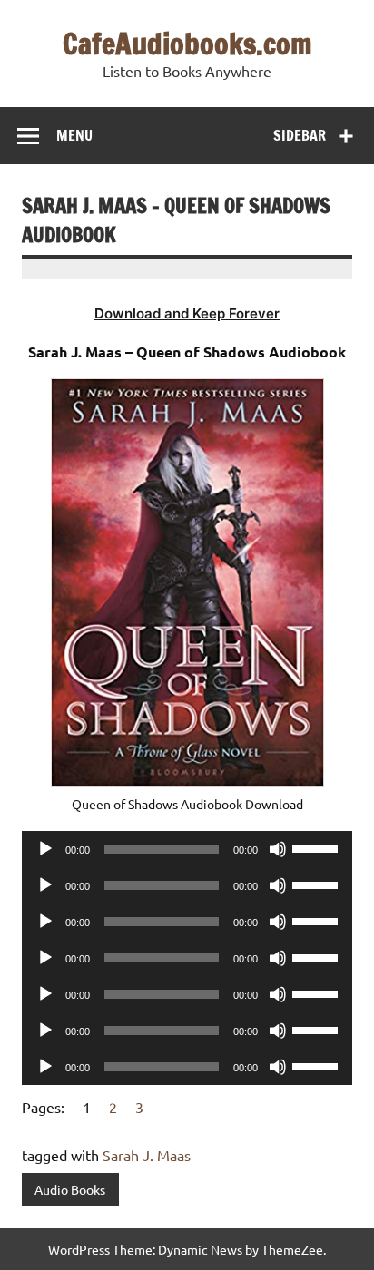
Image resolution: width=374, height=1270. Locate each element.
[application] (187, 849)
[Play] (45, 849)
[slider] (317, 847)
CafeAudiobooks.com (187, 43)
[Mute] (278, 849)
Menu (74, 135)
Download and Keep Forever (187, 313)
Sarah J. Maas (147, 1155)
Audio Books (69, 1189)
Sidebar (299, 135)
